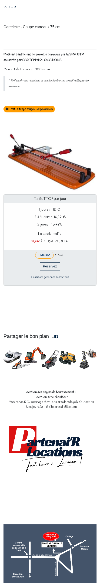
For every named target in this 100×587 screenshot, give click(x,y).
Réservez (50, 266)
